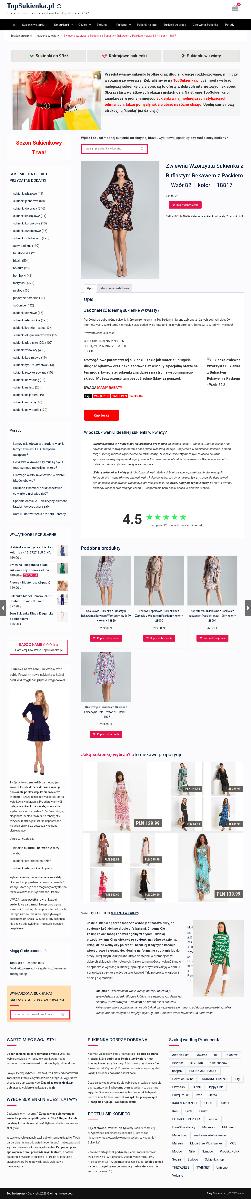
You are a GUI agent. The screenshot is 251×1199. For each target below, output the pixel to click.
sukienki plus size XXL (29, 343)
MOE (232, 1143)
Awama (202, 1055)
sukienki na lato (23, 387)
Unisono (222, 1167)
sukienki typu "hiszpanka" (30, 365)
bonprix (177, 1071)
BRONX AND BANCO (203, 1071)
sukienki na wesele (26, 410)
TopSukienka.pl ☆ (34, 6)
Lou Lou (212, 1119)
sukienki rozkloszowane (29, 372)
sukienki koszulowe (26, 357)
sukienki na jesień (25, 395)
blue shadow (218, 1063)
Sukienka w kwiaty (172, 454)
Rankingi (121, 25)
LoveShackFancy (183, 1127)
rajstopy (18, 290)
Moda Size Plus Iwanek (206, 1143)
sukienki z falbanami (27, 238)
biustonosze (21, 253)
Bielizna (102, 25)
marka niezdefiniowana (210, 1135)
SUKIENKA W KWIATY (124, 913)
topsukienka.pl (63, 1082)
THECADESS (181, 1167)
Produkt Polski (230, 1151)
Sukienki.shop (214, 1159)
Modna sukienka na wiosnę (190, 942)
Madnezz (208, 1127)
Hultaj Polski (180, 1095)
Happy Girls (216, 1087)
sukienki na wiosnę (26, 380)
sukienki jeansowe (25, 201)
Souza (176, 1159)
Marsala (177, 1143)
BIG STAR (196, 1063)
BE (216, 1055)
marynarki (19, 283)
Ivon (199, 1095)
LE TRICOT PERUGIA (186, 1119)
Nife (192, 1151)
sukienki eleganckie (26, 320)
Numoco (207, 1151)
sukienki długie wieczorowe (32, 335)
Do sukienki (61, 25)
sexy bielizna (22, 246)
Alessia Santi (181, 1055)
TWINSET (203, 1167)
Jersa (213, 1095)
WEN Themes (236, 1193)
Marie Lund (179, 1135)
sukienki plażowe (25, 193)
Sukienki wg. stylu (33, 25)
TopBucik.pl (17, 963)
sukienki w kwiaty (48, 35)
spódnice (19, 305)
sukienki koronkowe (26, 223)
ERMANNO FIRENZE (214, 1079)
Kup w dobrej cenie (187, 205)
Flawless (178, 1087)
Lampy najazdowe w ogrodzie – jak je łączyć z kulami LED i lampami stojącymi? (39, 449)
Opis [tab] (90, 288)
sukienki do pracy (25, 208)
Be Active (231, 1055)
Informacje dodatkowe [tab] (114, 288)
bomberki (19, 275)
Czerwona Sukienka (205, 25)
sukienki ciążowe (25, 313)
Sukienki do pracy (175, 25)
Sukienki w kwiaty (204, 55)
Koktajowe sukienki (128, 55)
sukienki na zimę (24, 402)
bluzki (17, 261)
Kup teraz (101, 415)
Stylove (193, 1159)
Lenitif (203, 1111)
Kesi (175, 1111)
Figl (241, 216)
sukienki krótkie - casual (29, 328)
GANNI (196, 1087)
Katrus (224, 1103)
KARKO (209, 1103)
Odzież (82, 25)
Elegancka (65, 1118)
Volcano (177, 1175)
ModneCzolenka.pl (22, 968)
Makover (228, 1127)
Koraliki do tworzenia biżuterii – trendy (39, 514)
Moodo (177, 1151)
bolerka (18, 268)
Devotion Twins (183, 1079)
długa (39, 1118)
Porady (229, 25)
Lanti (188, 1111)
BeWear (177, 1063)
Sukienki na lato (147, 25)
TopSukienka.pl (160, 991)
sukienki (141, 939)
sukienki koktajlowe (26, 216)
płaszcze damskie (25, 298)
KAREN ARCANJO (184, 1103)
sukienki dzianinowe (27, 231)
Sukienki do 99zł (51, 55)
